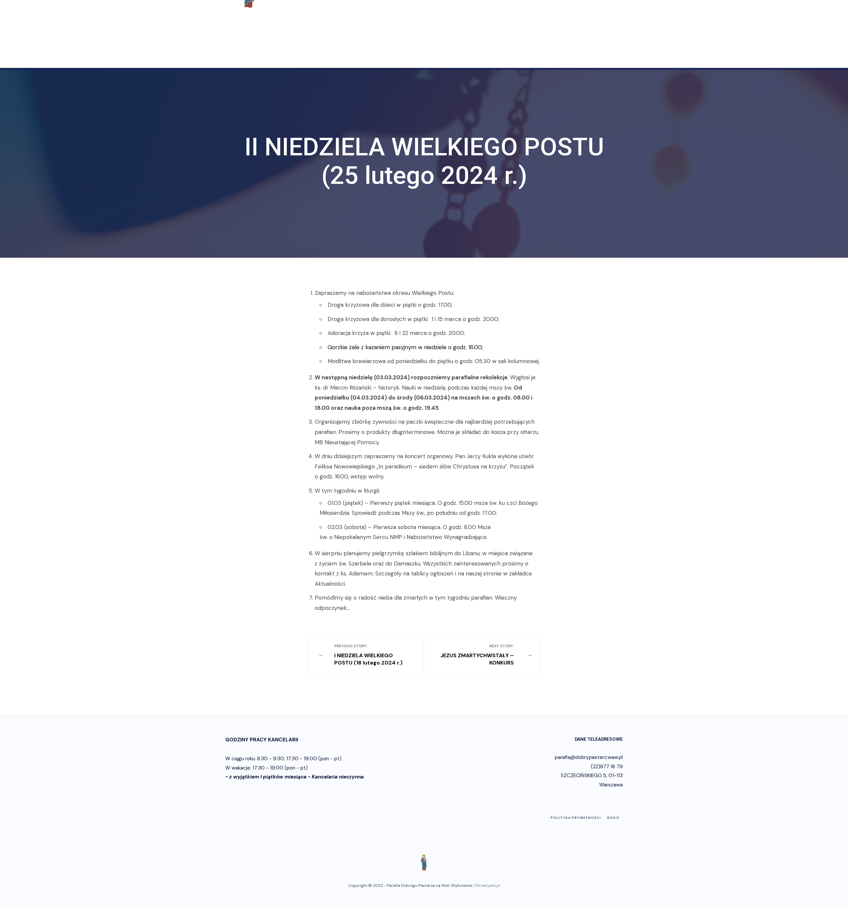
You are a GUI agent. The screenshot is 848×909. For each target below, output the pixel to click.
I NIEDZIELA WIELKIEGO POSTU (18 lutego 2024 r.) (368, 655)
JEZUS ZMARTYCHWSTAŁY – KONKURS (477, 655)
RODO (613, 818)
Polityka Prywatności (576, 818)
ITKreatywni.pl (487, 885)
